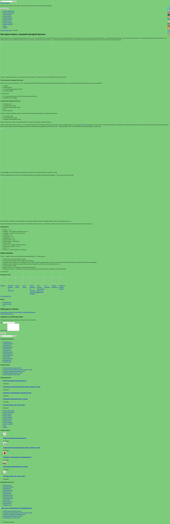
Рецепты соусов (7, 21)
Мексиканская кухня (8, 355)
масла (32, 260)
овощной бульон (7, 302)
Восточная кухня (7, 348)
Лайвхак (5, 27)
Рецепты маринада (8, 23)
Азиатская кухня (7, 342)
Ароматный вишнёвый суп (7, 314)
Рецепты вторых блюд (8, 13)
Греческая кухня (7, 350)
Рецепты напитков (7, 18)
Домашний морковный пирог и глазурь (12, 373)
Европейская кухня (8, 352)
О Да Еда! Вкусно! (5, 3)
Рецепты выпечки (7, 19)
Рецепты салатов (7, 14)
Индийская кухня (7, 362)
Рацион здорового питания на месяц (12, 368)
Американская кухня (8, 343)
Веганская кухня (7, 360)
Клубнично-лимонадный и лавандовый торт (14, 371)
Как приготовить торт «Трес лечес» (11, 374)
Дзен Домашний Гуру (6, 296)
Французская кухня (8, 358)
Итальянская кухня (8, 353)
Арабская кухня (7, 345)
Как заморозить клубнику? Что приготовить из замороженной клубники (18, 312)
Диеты (4, 26)
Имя (2, 322)
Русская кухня (6, 357)
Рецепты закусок (7, 16)
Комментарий (4, 330)
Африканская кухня (8, 347)
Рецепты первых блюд (8, 11)
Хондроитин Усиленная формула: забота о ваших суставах (17, 369)
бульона (84, 125)
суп (4, 305)
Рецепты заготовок (8, 24)
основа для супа (7, 304)
